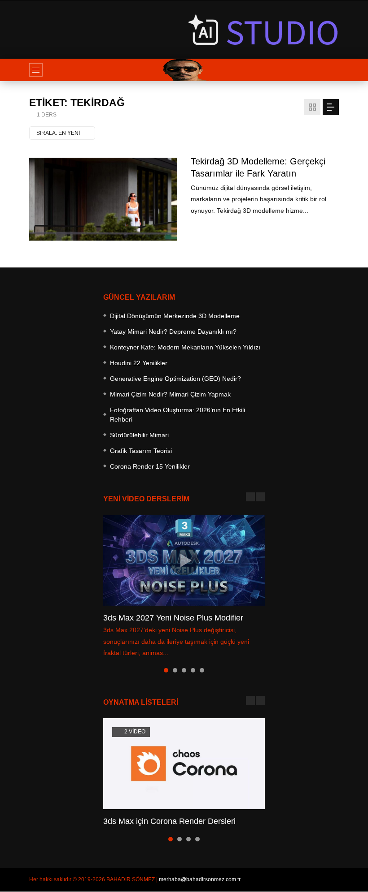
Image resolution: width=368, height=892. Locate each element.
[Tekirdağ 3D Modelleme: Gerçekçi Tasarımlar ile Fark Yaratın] (103, 199)
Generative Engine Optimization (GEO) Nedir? (175, 378)
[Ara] (327, 70)
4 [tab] (193, 670)
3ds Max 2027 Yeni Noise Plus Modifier (173, 617)
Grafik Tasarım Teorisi (141, 450)
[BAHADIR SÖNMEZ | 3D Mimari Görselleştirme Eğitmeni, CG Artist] (184, 70)
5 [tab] (202, 670)
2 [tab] (175, 670)
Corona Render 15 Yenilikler (150, 466)
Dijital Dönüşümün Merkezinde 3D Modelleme (175, 315)
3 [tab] (184, 670)
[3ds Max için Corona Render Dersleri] (184, 763)
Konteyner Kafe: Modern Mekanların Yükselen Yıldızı (185, 347)
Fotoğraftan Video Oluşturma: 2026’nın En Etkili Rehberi (177, 414)
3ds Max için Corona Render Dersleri (169, 821)
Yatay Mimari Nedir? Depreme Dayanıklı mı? (173, 331)
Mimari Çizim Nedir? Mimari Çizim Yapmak (170, 394)
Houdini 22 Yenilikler (138, 362)
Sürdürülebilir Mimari (139, 435)
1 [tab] (166, 670)
